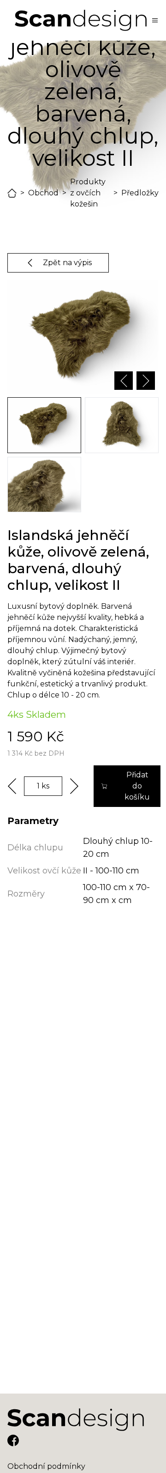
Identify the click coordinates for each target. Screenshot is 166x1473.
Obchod (43, 192)
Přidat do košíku (137, 785)
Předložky (140, 192)
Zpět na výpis (67, 262)
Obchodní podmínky (46, 1466)
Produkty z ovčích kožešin (88, 192)
